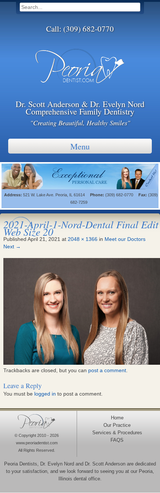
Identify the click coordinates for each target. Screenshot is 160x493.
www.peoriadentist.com (37, 443)
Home (117, 417)
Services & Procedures (117, 432)
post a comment (107, 370)
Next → (12, 246)
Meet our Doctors (125, 239)
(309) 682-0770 (88, 28)
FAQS (117, 440)
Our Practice (117, 425)
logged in (45, 394)
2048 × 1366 (82, 239)
